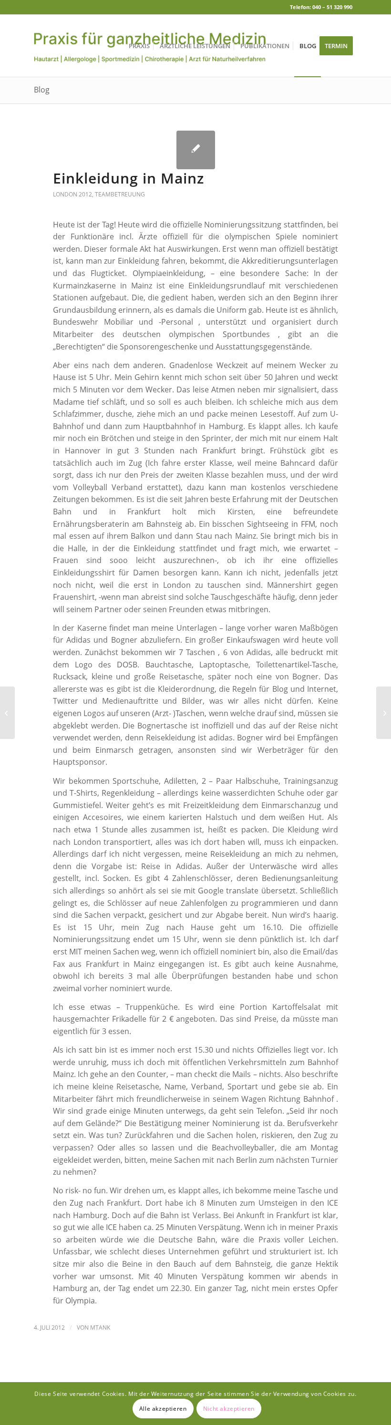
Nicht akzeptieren (229, 1408)
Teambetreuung (120, 194)
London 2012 (72, 194)
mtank (100, 1327)
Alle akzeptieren (163, 1408)
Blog (42, 89)
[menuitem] (139, 46)
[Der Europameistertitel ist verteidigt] (7, 713)
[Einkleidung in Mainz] (195, 150)
